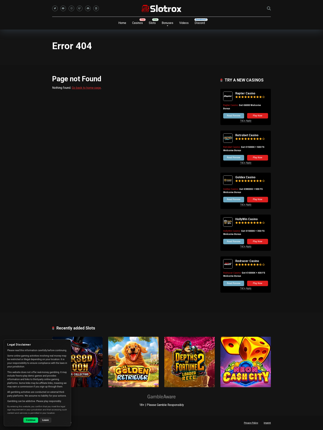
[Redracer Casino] (228, 267)
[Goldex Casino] (228, 184)
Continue (31, 420)
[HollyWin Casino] (228, 225)
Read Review (233, 115)
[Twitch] (79, 8)
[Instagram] (71, 8)
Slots (152, 23)
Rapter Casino (245, 93)
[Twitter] (55, 8)
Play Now (257, 115)
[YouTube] (63, 8)
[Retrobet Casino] (228, 142)
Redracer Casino (247, 261)
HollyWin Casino (246, 219)
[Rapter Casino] (228, 100)
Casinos (137, 23)
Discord (200, 23)
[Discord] (88, 8)
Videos (184, 23)
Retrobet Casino (247, 135)
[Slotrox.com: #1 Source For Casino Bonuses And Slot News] (162, 8)
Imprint (267, 423)
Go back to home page (86, 88)
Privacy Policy (251, 423)
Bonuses (167, 23)
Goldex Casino (245, 177)
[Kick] (96, 8)
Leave (45, 420)
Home (122, 23)
